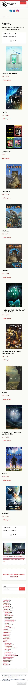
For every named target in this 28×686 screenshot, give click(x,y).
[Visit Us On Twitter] (10, 10)
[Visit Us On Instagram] (17, 10)
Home (4, 16)
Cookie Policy (7, 680)
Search (4, 586)
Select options (7, 80)
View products (5, 158)
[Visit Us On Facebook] (14, 10)
